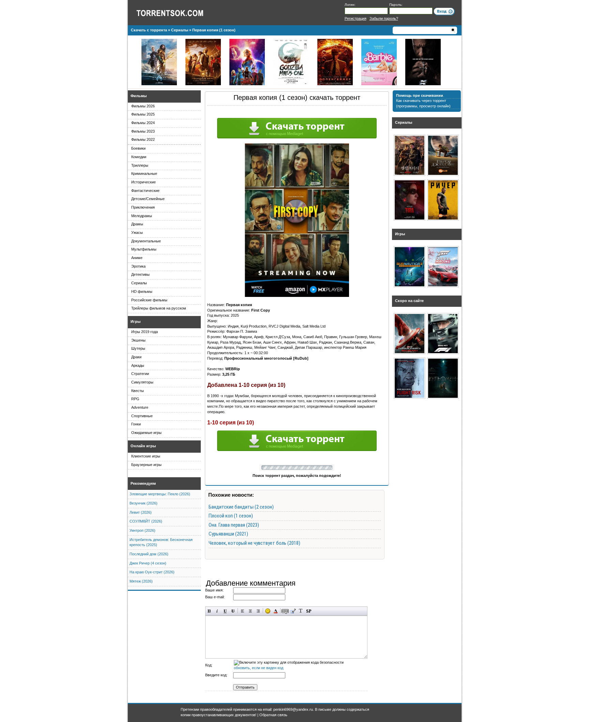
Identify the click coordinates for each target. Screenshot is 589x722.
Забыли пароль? (383, 18)
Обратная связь (273, 715)
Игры (135, 321)
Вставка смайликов (268, 611)
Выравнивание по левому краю (242, 611)
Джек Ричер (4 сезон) (148, 563)
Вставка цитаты (293, 611)
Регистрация (355, 18)
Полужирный (209, 611)
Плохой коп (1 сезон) (231, 516)
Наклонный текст (217, 611)
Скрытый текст (285, 611)
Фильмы (139, 96)
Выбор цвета (276, 611)
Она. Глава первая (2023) (234, 525)
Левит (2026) (141, 512)
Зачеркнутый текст (233, 611)
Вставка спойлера (309, 611)
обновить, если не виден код (258, 668)
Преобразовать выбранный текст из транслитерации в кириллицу (301, 611)
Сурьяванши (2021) (228, 534)
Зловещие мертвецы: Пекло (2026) (160, 494)
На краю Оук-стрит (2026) (152, 572)
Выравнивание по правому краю (258, 611)
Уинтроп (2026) (142, 530)
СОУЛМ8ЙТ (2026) (146, 521)
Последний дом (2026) (149, 554)
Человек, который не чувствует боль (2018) (254, 543)
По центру (250, 611)
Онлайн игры (143, 446)
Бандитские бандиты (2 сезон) (241, 507)
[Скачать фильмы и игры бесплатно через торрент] (177, 12)
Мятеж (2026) (141, 581)
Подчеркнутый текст (225, 611)
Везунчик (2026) (143, 503)
